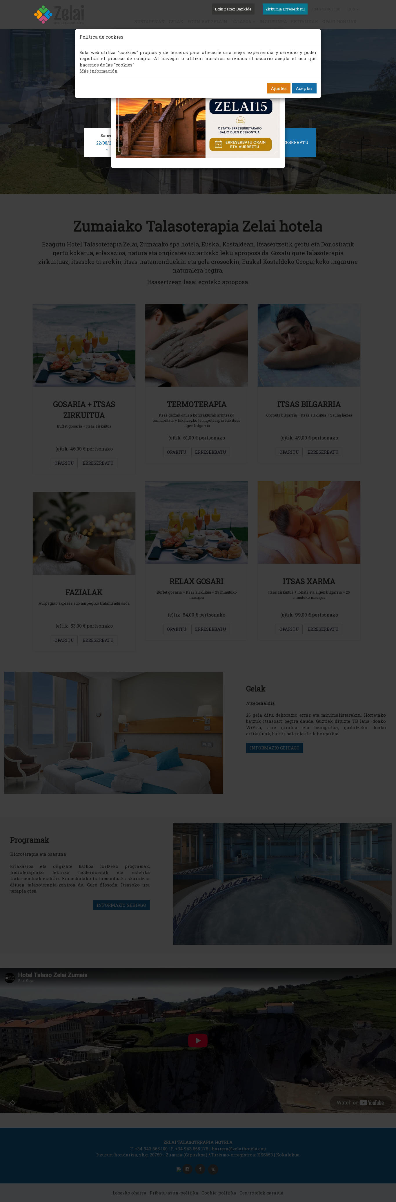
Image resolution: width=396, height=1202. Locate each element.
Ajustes (279, 88)
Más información (98, 71)
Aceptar (304, 88)
